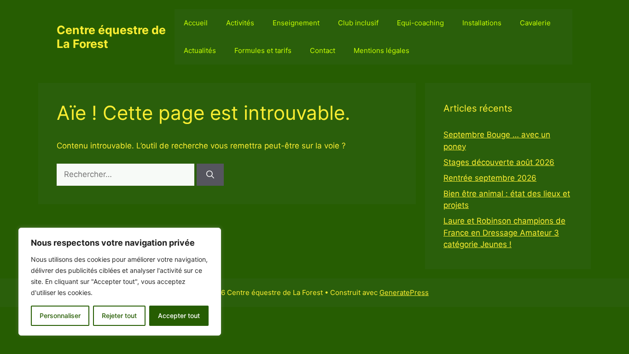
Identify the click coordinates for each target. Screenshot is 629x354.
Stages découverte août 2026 (498, 162)
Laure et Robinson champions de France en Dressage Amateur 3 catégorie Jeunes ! (504, 232)
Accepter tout (179, 315)
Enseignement (296, 22)
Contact (322, 50)
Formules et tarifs (262, 50)
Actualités (200, 50)
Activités (240, 22)
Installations (481, 22)
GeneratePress (404, 292)
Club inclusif (358, 22)
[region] (119, 282)
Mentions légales (381, 50)
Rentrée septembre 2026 (489, 178)
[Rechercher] (210, 175)
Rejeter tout (119, 315)
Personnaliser (60, 315)
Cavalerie (535, 22)
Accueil (196, 22)
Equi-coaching (420, 22)
